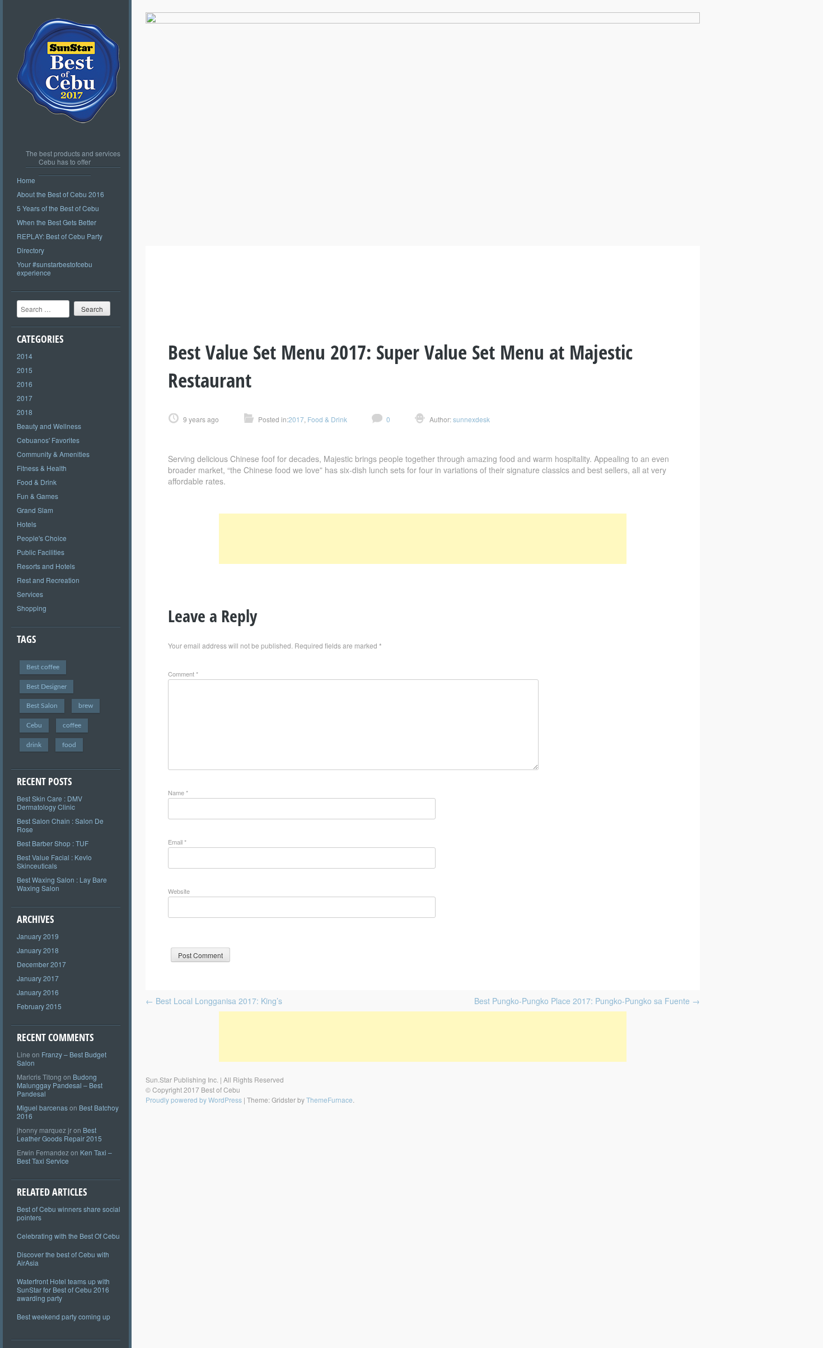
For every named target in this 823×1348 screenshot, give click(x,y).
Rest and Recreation (48, 580)
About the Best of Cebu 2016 (60, 194)
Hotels (26, 524)
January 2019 (38, 936)
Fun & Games (37, 496)
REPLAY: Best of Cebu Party (59, 236)
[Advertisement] (422, 539)
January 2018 (38, 950)
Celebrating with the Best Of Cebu (68, 1235)
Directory (30, 250)
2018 (24, 412)
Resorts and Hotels (46, 566)
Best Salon (42, 705)
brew (85, 705)
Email (177, 841)
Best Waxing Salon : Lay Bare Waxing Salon (62, 884)
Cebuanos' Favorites (48, 440)
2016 (24, 384)
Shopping (31, 608)
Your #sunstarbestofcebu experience (54, 268)
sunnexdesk (470, 419)
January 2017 (38, 978)
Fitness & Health (42, 468)
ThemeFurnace (329, 1099)
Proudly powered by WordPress (194, 1099)
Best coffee (42, 667)
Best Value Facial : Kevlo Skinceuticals (54, 861)
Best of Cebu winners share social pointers (68, 1213)
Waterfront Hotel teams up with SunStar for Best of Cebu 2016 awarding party (63, 1289)
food (69, 744)
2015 (24, 370)
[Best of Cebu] (69, 134)
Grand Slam (35, 510)
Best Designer (46, 686)
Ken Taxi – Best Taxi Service (64, 1156)
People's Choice (42, 538)
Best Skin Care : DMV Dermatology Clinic (49, 802)
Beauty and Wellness (49, 426)
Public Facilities (40, 552)
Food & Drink (37, 482)
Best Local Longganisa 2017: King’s (214, 1000)
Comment (183, 673)
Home (26, 180)
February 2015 (39, 1006)
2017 (24, 398)
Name (178, 792)
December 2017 (41, 964)
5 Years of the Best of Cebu (58, 208)
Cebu (34, 725)
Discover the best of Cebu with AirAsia (63, 1258)
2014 (24, 356)
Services (30, 594)
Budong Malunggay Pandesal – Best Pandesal (59, 1085)
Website (179, 891)
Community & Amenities (53, 454)
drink (33, 744)
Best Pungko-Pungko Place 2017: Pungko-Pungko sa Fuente (587, 1000)
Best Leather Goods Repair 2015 (59, 1134)
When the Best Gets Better (56, 222)
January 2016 (38, 992)
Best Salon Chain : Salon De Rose (60, 825)
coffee (72, 725)
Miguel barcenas (42, 1107)
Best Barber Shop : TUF (52, 843)
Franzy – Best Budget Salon (61, 1058)
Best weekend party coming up (63, 1316)
